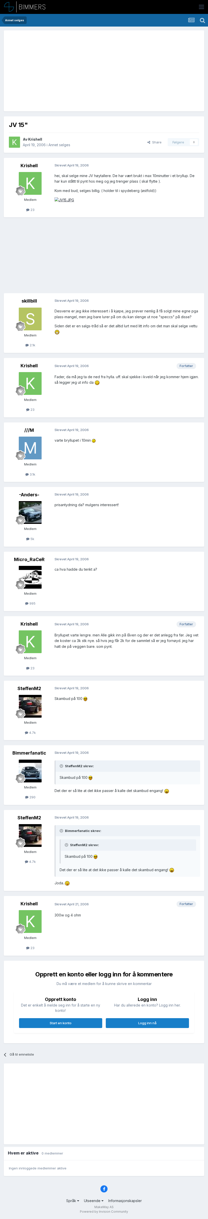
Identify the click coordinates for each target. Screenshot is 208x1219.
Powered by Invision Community (104, 1211)
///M (29, 430)
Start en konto (61, 1023)
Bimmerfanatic (29, 753)
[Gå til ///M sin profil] (30, 448)
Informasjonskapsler (125, 1201)
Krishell (35, 139)
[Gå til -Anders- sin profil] (30, 512)
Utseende (92, 1201)
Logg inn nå (147, 1023)
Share (156, 142)
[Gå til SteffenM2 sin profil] (30, 706)
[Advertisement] (68, 70)
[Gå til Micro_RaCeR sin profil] (30, 577)
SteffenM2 (29, 688)
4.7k (32, 733)
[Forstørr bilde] (64, 200)
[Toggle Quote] (62, 766)
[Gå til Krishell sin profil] (14, 142)
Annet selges (59, 145)
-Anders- (29, 494)
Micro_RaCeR (29, 559)
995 (32, 603)
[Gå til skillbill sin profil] (30, 319)
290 (32, 797)
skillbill (29, 301)
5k (31, 539)
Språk (71, 1201)
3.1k (32, 474)
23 (31, 210)
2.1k (32, 345)
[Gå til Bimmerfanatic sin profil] (30, 771)
